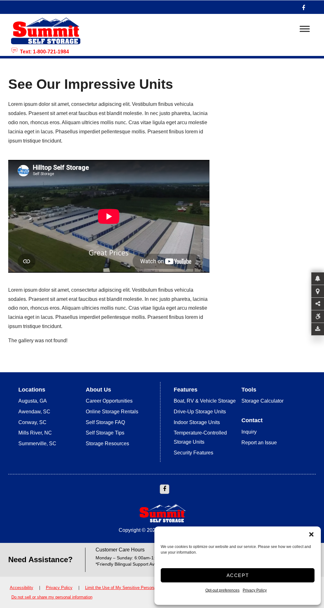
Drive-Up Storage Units (200, 411)
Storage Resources (107, 443)
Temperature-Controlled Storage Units (200, 437)
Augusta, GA (32, 401)
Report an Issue (259, 442)
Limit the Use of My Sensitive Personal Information (132, 587)
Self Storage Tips (105, 432)
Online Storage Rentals (112, 411)
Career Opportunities (109, 401)
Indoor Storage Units (197, 422)
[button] (311, 534)
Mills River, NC (35, 432)
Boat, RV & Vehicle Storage (205, 401)
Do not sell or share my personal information (51, 597)
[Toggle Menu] (305, 30)
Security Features (193, 452)
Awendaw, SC (34, 411)
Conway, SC (32, 422)
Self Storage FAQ (105, 422)
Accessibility (21, 587)
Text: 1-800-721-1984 (43, 51)
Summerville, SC (37, 443)
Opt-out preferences (222, 590)
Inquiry (249, 432)
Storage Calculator (262, 401)
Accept (238, 575)
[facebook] (303, 7)
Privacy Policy (255, 590)
